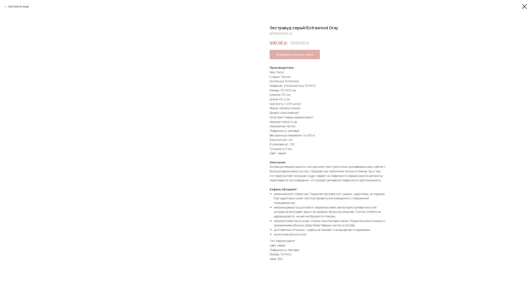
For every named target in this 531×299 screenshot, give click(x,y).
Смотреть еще (18, 6)
